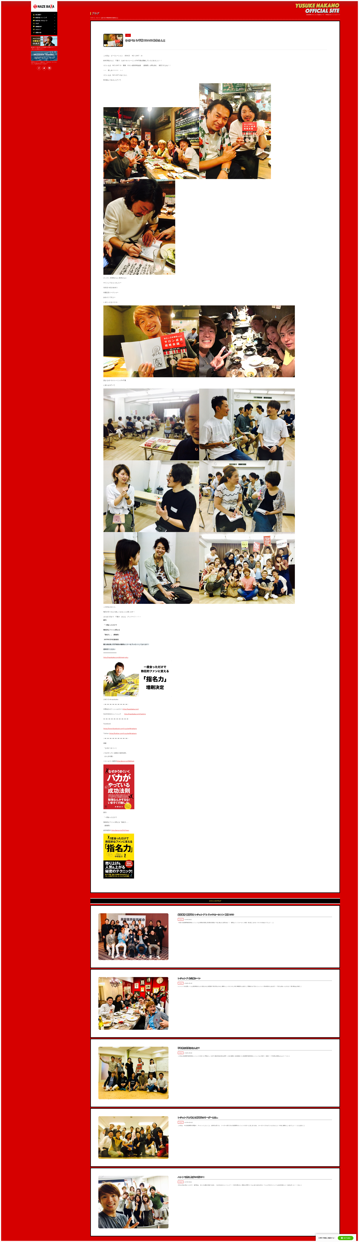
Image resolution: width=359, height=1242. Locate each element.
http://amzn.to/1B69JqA (125, 761)
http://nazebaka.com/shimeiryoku (115, 657)
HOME (92, 17)
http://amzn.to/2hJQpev (120, 830)
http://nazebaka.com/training (135, 714)
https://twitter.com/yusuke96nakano (123, 733)
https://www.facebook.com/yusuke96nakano (120, 729)
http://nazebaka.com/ (131, 709)
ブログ (97, 17)
